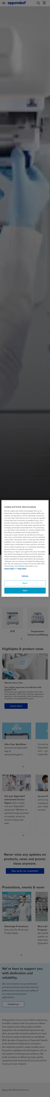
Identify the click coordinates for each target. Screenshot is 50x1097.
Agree (25, 590)
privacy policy (9, 568)
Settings (25, 576)
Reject (24, 583)
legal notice (22, 568)
